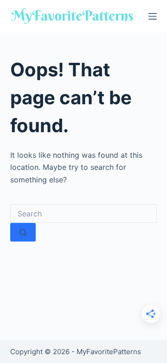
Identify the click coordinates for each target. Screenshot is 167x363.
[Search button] (23, 232)
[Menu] (152, 16)
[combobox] (83, 213)
